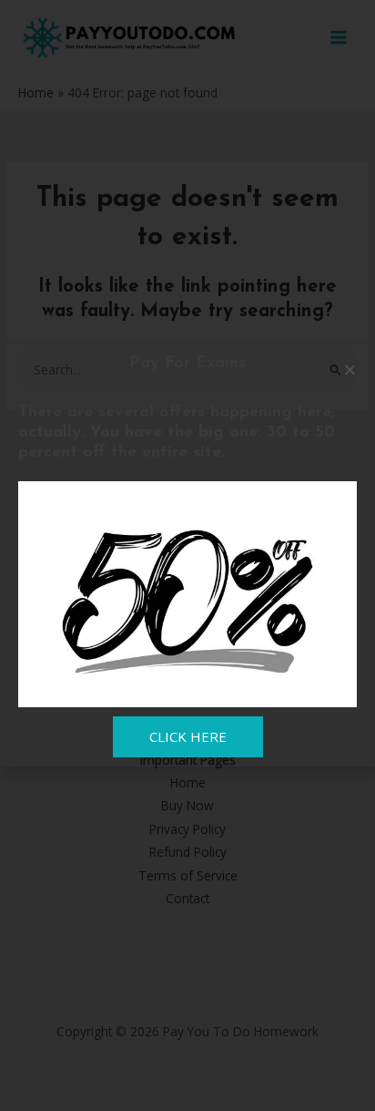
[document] (187, 555)
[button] (350, 369)
